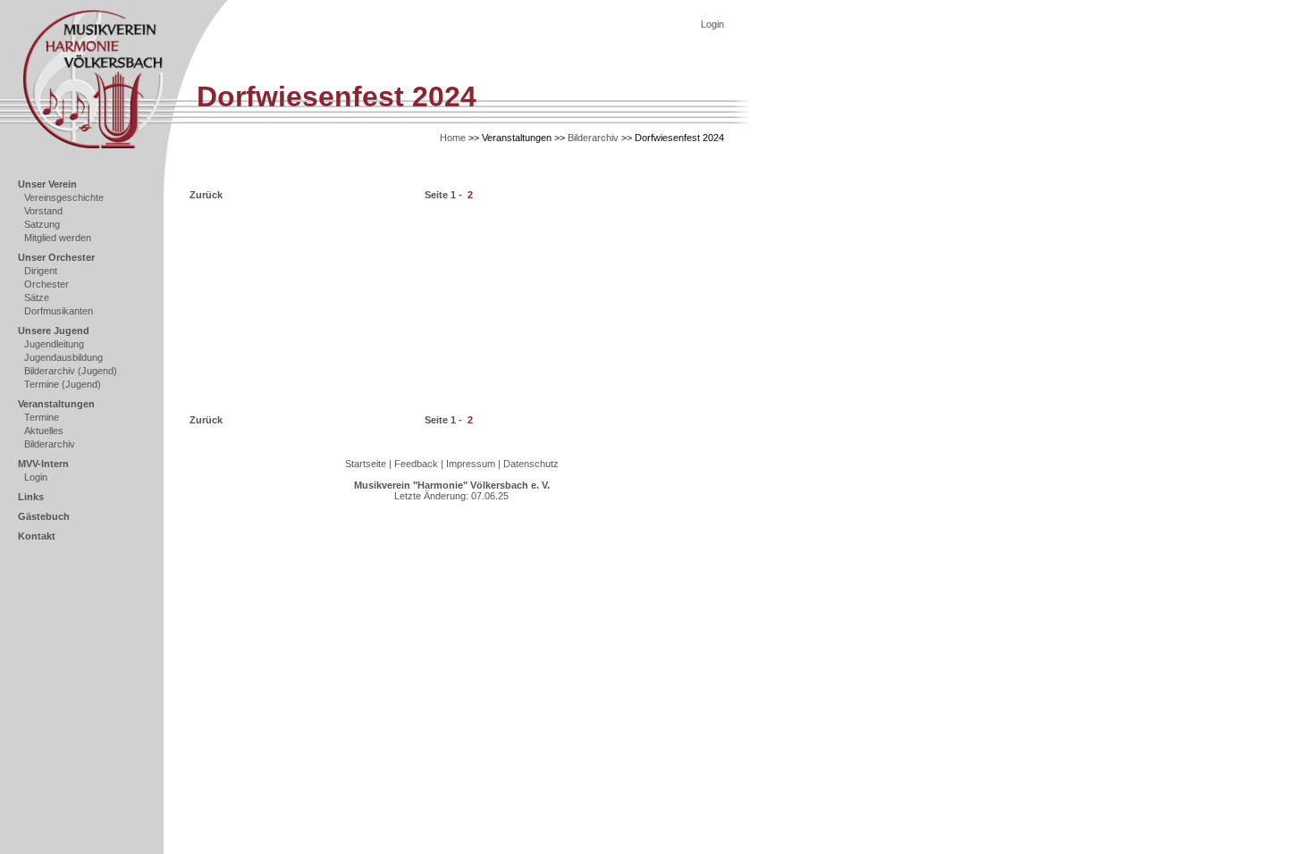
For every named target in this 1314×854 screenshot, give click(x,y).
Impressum (470, 463)
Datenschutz (531, 463)
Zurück (206, 194)
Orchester (46, 284)
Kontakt (36, 536)
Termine (41, 417)
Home (453, 137)
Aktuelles (43, 430)
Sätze (36, 297)
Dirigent (40, 270)
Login (35, 477)
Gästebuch (44, 516)
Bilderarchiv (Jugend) (70, 370)
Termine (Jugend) (62, 384)
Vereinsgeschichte (64, 197)
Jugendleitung (54, 344)
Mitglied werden (57, 237)
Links (31, 496)
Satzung (42, 224)
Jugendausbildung (63, 357)
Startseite (365, 463)
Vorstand (43, 210)
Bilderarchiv (49, 444)
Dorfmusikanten (58, 311)
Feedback (416, 463)
